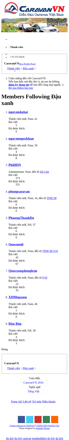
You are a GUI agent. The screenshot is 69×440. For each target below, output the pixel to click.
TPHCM (51, 198)
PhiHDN (14, 165)
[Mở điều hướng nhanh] (5, 358)
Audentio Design (42, 428)
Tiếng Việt (33, 391)
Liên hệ (27, 401)
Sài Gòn (44, 171)
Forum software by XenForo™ (34, 425)
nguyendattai (18, 112)
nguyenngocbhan (21, 138)
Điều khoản (48, 401)
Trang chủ (16, 401)
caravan (27, 438)
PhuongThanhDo (21, 218)
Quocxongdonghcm (22, 271)
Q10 (44, 277)
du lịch (18, 438)
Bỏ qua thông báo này (20, 87)
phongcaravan (19, 191)
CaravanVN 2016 (33, 382)
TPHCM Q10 (50, 251)
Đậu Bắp (15, 323)
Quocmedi (15, 244)
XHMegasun (17, 297)
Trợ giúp (37, 401)
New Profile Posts (27, 63)
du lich (10, 438)
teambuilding (39, 438)
